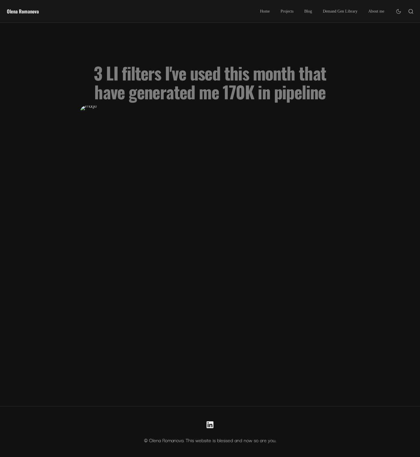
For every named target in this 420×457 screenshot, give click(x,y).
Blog (308, 11)
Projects (287, 11)
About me (376, 11)
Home (265, 11)
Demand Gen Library (340, 11)
